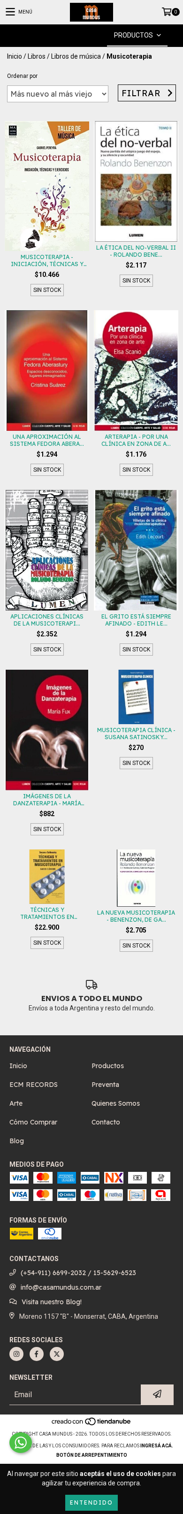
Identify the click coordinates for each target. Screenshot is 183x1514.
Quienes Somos (116, 1103)
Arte (16, 1103)
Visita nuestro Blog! (52, 1302)
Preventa (105, 1084)
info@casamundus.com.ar (61, 1287)
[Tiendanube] (92, 1424)
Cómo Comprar (33, 1122)
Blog (16, 1141)
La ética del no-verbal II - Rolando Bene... (136, 251)
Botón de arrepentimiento (91, 1455)
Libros (37, 56)
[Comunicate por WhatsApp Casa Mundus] (20, 1442)
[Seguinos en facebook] (37, 1354)
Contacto (106, 1122)
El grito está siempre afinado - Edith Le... (136, 620)
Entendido (91, 1502)
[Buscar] (77, 35)
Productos (108, 1066)
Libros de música (76, 56)
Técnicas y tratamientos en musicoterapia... (47, 913)
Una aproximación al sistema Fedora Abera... (47, 440)
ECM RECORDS (33, 1084)
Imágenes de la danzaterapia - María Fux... (47, 800)
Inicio (14, 56)
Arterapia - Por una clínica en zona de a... (136, 440)
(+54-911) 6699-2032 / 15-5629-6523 (78, 1273)
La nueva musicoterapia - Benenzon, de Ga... (136, 916)
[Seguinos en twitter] (57, 1354)
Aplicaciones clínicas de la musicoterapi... (47, 620)
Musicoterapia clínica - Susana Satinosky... (136, 733)
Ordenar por (22, 76)
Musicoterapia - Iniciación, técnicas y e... (47, 260)
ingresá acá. (156, 1445)
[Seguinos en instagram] (16, 1354)
